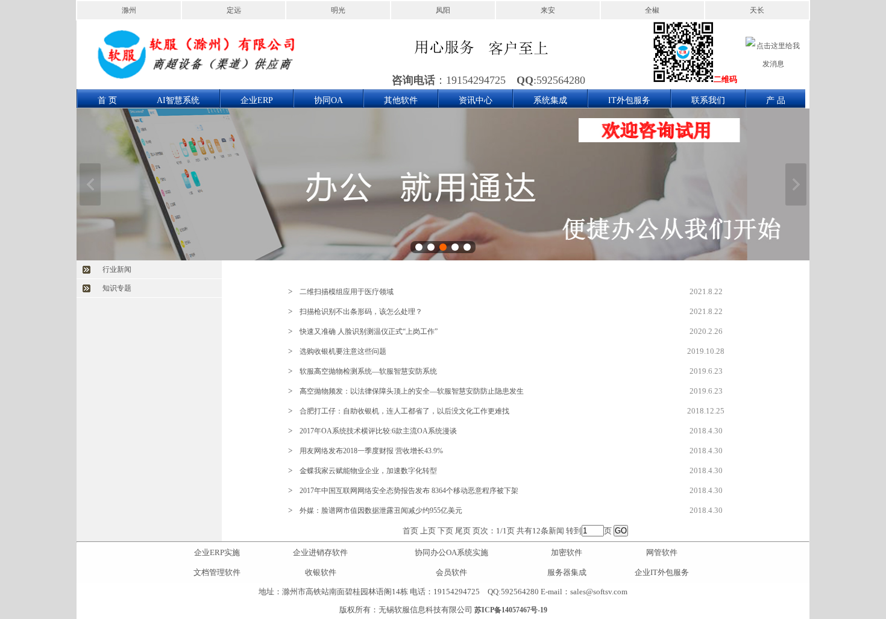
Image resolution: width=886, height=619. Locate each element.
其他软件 (401, 100)
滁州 (129, 10)
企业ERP (256, 100)
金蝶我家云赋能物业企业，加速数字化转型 (368, 471)
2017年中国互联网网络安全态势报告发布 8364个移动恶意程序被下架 (409, 490)
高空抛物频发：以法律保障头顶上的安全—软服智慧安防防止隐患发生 (412, 391)
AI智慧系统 (178, 100)
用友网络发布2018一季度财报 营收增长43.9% (371, 451)
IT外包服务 (629, 100)
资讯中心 (475, 100)
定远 (234, 10)
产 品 (775, 100)
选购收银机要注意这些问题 (343, 351)
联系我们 (708, 100)
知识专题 (116, 288)
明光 (338, 10)
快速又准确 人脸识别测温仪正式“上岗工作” (369, 331)
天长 (757, 10)
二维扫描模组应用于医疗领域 (347, 292)
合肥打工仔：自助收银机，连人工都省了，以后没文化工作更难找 (404, 411)
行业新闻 (116, 269)
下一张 (795, 184)
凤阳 (443, 10)
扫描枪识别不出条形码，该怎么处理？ (361, 311)
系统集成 (550, 100)
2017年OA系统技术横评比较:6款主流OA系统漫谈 (378, 431)
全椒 (652, 10)
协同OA (328, 100)
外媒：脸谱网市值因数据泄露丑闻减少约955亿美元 (381, 510)
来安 (548, 10)
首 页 (107, 100)
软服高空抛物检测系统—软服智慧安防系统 (368, 371)
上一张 (90, 184)
